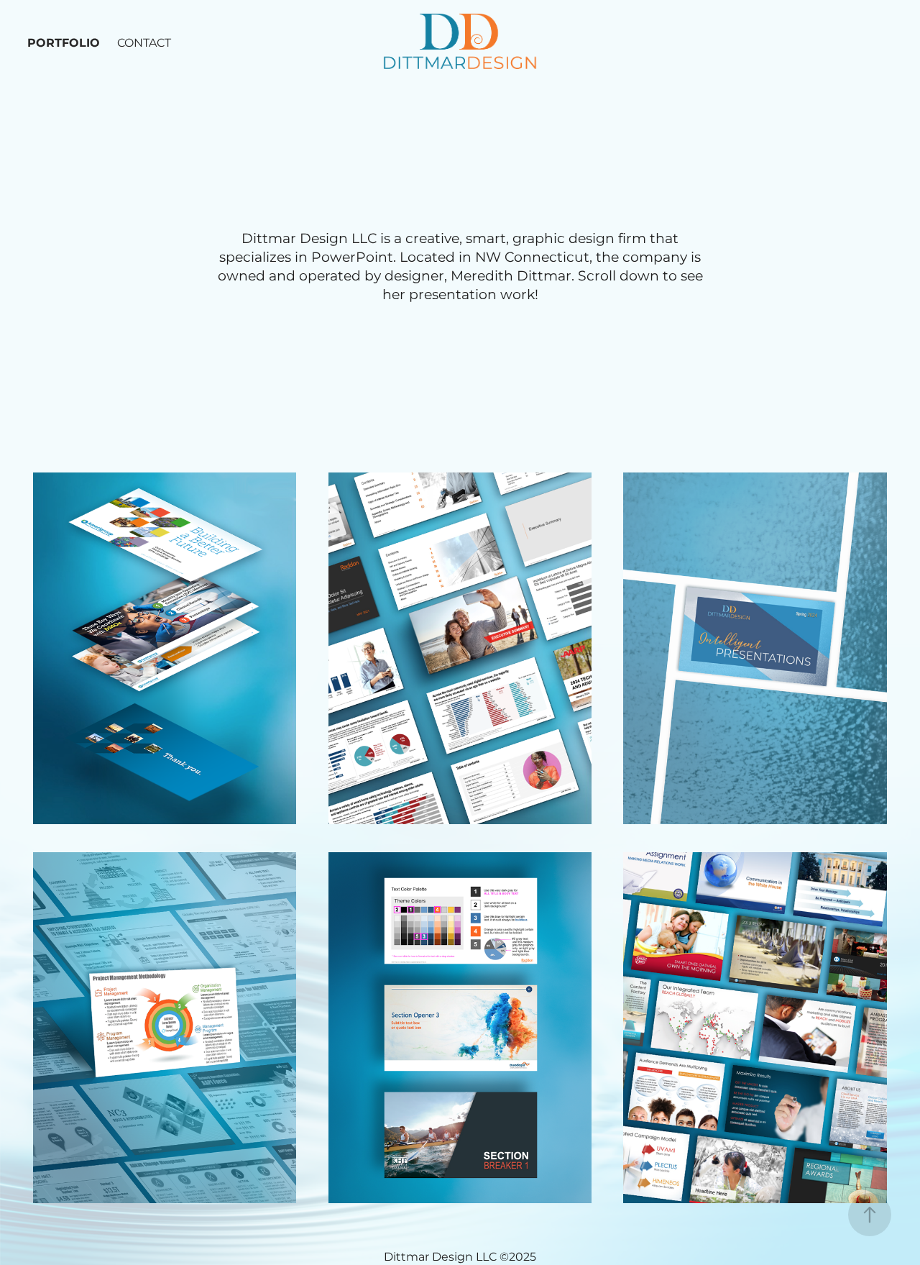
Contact (144, 43)
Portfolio (63, 43)
